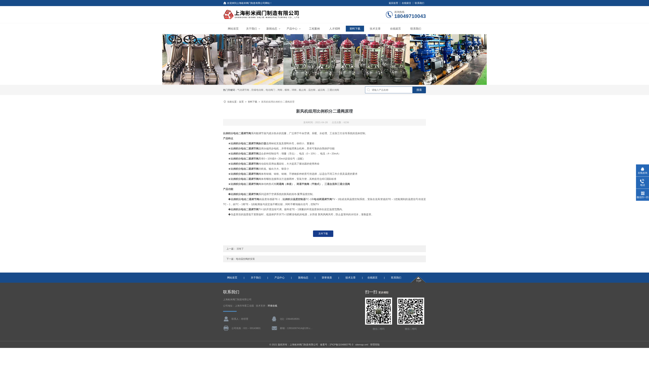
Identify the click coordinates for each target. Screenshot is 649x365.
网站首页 (233, 28)
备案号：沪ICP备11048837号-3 (336, 344)
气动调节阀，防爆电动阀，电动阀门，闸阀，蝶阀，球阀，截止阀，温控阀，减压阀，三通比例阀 (288, 90)
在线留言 (406, 3)
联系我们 (419, 3)
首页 (241, 101)
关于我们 (251, 28)
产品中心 (292, 28)
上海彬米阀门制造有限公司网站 (253, 3)
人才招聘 (334, 28)
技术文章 (375, 28)
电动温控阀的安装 (245, 259)
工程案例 (314, 28)
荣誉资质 (327, 277)
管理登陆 (375, 344)
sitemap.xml (361, 344)
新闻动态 (271, 28)
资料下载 (355, 28)
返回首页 (393, 3)
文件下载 (323, 233)
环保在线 (272, 306)
